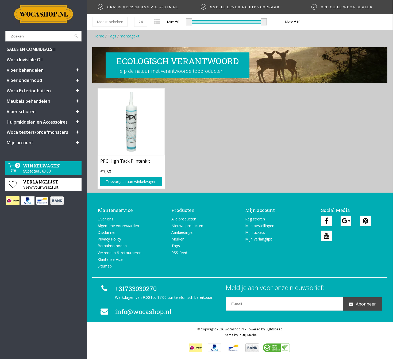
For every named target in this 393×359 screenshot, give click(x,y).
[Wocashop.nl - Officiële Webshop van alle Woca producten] (43, 14)
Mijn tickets (255, 232)
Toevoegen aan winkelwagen (131, 181)
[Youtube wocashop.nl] (326, 236)
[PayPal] (27, 200)
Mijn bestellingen (259, 225)
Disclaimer (107, 232)
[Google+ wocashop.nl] (346, 221)
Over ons (105, 218)
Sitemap (105, 266)
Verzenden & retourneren (119, 252)
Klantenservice (110, 259)
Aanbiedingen (183, 232)
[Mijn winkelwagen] (13, 170)
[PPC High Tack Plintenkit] (131, 121)
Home (99, 36)
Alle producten (183, 218)
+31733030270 (136, 288)
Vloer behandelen (25, 70)
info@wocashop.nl (143, 311)
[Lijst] (157, 21)
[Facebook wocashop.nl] (326, 221)
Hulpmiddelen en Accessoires (37, 122)
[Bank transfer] (56, 200)
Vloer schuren (21, 111)
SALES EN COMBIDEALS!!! (31, 49)
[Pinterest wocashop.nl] (365, 221)
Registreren (255, 218)
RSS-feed (179, 252)
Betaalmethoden (112, 245)
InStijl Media (248, 335)
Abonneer (366, 304)
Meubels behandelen (28, 101)
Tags (112, 36)
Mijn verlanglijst (258, 239)
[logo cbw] (276, 347)
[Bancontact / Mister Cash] (42, 200)
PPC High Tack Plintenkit (125, 161)
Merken (177, 239)
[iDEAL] (12, 200)
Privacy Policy (109, 239)
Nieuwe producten (187, 225)
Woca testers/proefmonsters (37, 132)
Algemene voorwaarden (118, 225)
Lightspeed (274, 329)
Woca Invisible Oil (25, 60)
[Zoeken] (76, 36)
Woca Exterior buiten (29, 91)
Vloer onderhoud (24, 80)
